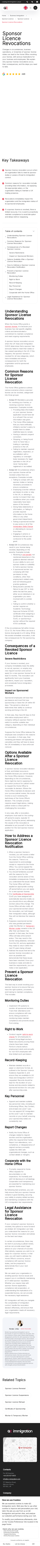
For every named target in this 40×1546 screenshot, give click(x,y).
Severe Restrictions (16, 253)
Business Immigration (17, 15)
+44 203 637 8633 (9, 1475)
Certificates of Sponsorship (23, 894)
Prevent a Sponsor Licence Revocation (17, 272)
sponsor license (11, 326)
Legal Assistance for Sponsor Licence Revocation (18, 298)
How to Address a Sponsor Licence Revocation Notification (21, 266)
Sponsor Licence (8, 19)
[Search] (30, 8)
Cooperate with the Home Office (21, 293)
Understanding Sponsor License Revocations (19, 236)
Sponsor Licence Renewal (15, 1388)
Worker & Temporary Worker (16, 1415)
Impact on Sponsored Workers (21, 256)
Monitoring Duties (16, 276)
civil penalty (27, 555)
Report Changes (15, 289)
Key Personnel (15, 286)
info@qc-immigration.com (11, 1479)
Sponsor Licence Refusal (15, 1402)
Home (4, 15)
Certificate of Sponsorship (15, 1409)
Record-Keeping (15, 283)
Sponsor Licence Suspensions (17, 1395)
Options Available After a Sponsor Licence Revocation (20, 260)
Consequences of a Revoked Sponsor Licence (18, 248)
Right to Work (14, 279)
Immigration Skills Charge (23, 526)
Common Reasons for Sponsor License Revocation (19, 242)
